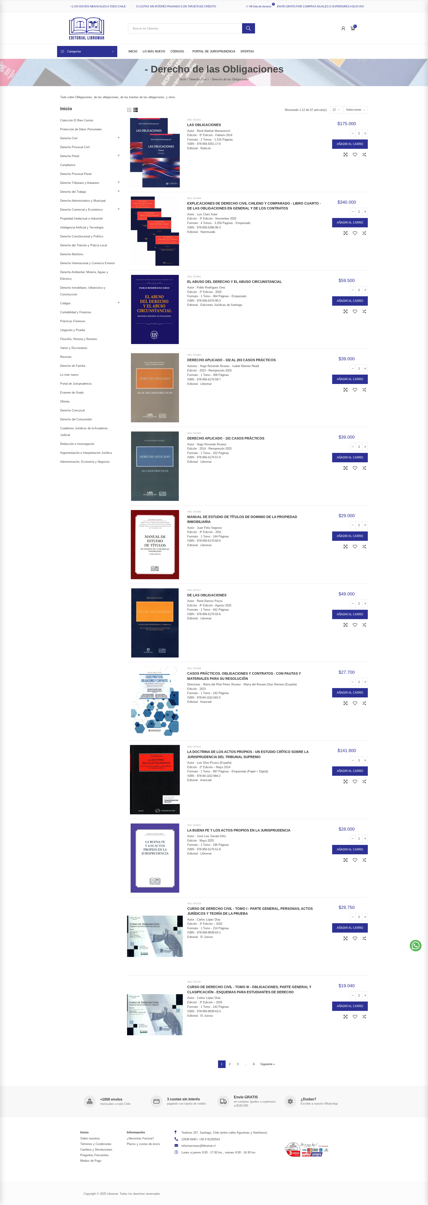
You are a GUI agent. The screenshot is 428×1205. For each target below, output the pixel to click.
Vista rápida (345, 154)
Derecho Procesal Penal (75, 174)
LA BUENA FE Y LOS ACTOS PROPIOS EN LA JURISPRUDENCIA (238, 830)
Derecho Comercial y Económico (81, 209)
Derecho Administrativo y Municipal (83, 200)
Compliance (67, 165)
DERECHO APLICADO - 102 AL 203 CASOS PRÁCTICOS (231, 360)
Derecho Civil (68, 138)
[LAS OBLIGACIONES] (155, 152)
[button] (416, 945)
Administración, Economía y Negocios (85, 461)
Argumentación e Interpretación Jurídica (86, 452)
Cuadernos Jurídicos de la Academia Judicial (83, 432)
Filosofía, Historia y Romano (78, 339)
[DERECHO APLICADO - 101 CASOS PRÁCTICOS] (155, 466)
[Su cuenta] (343, 28)
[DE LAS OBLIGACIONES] (155, 622)
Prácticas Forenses (72, 321)
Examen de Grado (72, 392)
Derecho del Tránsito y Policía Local (83, 245)
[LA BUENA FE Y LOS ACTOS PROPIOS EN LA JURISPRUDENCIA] (155, 858)
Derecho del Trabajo (73, 191)
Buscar (248, 28)
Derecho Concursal (72, 410)
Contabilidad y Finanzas (75, 312)
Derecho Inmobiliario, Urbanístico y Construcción (82, 291)
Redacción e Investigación (77, 444)
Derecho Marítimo (71, 254)
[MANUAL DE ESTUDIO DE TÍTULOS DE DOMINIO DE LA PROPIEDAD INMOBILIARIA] (155, 544)
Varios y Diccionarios (73, 348)
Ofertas (65, 401)
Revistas (66, 357)
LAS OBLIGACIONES (204, 125)
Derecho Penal (69, 156)
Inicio (66, 108)
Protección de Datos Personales (81, 129)
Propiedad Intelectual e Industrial (81, 218)
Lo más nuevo (69, 374)
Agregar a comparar (364, 154)
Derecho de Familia (72, 365)
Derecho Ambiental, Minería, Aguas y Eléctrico (84, 275)
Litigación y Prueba (72, 330)
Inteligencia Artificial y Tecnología (81, 227)
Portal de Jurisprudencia (75, 383)
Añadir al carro (350, 144)
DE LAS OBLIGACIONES (206, 595)
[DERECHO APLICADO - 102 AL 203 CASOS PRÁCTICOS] (155, 387)
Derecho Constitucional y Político (81, 236)
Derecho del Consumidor (76, 419)
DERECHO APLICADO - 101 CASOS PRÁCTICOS (225, 438)
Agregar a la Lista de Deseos (354, 154)
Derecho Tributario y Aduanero (79, 183)
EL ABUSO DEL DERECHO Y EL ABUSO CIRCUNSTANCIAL (234, 282)
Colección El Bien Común (76, 120)
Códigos (65, 303)
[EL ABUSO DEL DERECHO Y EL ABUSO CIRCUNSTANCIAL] (155, 309)
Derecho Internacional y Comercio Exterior (87, 263)
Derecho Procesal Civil (75, 147)
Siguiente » (267, 1064)
